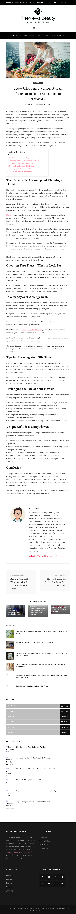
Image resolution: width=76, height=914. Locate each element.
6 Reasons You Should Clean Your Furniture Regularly (59, 609)
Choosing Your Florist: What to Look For (24, 161)
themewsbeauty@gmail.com (18, 852)
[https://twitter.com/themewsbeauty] (49, 877)
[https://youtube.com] (42, 884)
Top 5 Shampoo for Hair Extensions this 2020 (33, 802)
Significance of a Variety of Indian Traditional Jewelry (36, 791)
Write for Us (30, 2)
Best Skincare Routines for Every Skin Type (32, 686)
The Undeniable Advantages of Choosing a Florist (27, 158)
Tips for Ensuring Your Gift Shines (21, 166)
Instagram (49, 556)
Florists (9, 215)
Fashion (9, 883)
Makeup (9, 879)
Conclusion (13, 174)
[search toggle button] (67, 28)
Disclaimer (9, 2)
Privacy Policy (19, 2)
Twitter (40, 556)
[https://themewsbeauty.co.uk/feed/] (62, 884)
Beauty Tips (10, 875)
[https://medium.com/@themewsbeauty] (49, 884)
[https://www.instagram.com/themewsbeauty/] (56, 877)
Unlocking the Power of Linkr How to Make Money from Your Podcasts (38, 612)
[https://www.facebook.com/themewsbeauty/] (42, 877)
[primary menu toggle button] (34, 28)
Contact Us (39, 2)
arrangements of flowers (32, 330)
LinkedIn (32, 556)
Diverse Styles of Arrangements (21, 163)
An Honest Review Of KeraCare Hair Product (33, 758)
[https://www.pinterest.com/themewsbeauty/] (62, 877)
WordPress (33, 910)
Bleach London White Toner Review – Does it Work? (35, 769)
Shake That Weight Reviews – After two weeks (34, 780)
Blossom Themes (55, 908)
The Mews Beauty (22, 908)
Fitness (9, 887)
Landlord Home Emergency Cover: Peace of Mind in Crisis (15, 613)
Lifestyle (38, 83)
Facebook (60, 556)
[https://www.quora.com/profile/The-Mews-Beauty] (56, 884)
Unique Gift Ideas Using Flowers (21, 171)
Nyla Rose (30, 105)
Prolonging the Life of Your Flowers (22, 169)
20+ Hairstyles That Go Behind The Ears (31, 747)
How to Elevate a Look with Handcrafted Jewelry (34, 642)
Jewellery (9, 891)
